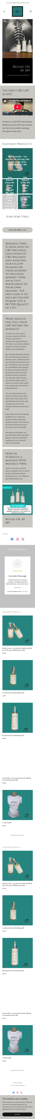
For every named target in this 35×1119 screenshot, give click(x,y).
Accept (17, 1114)
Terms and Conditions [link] (17, 1085)
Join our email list (17, 230)
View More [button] (17, 587)
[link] (17, 11)
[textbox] (17, 222)
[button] (4, 11)
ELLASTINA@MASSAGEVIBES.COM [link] (17, 3)
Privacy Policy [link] (17, 1083)
